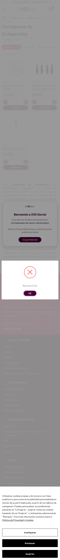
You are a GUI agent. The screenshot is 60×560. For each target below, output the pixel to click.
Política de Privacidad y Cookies (17, 520)
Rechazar (30, 543)
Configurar (30, 532)
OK (30, 293)
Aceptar (30, 553)
